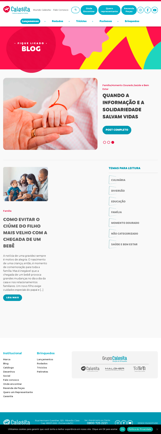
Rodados (57, 21)
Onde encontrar (12, 384)
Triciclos (81, 21)
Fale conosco (11, 380)
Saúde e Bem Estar (124, 245)
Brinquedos (132, 21)
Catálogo (8, 367)
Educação (118, 202)
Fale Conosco (60, 10)
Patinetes (106, 21)
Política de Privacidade (140, 429)
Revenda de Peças (14, 388)
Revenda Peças (129, 10)
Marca (6, 359)
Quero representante (109, 10)
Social (6, 375)
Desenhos (9, 371)
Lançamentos (30, 21)
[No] (157, 429)
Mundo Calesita (42, 10)
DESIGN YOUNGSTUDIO (148, 423)
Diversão (118, 191)
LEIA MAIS (12, 298)
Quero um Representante (18, 392)
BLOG (31, 49)
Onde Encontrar (89, 10)
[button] (104, 142)
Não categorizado (124, 234)
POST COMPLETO (117, 130)
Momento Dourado (122, 85)
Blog (5, 363)
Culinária (118, 180)
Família (107, 85)
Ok (122, 429)
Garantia (8, 396)
